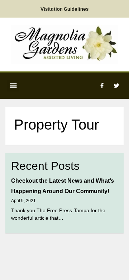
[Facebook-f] (101, 85)
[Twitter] (116, 85)
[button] (13, 86)
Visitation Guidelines (64, 9)
